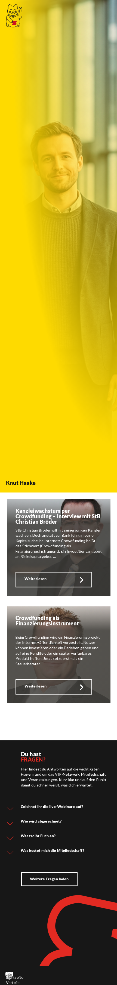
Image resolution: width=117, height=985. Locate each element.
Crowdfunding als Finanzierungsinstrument (47, 620)
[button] (9, 976)
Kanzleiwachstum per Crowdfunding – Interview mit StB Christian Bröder (58, 516)
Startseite (14, 977)
